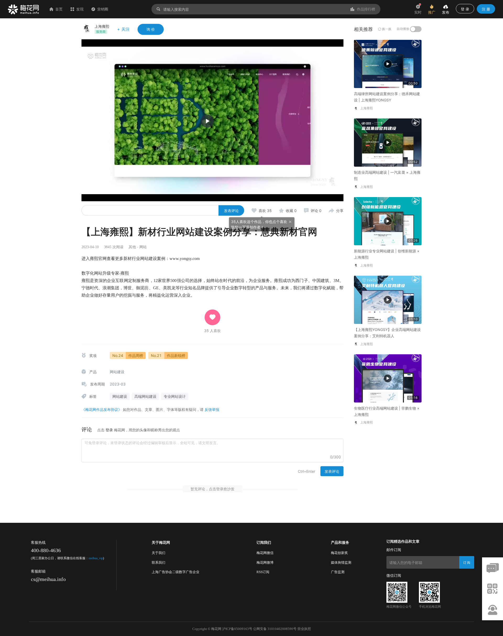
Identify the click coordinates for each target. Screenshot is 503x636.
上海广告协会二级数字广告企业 (175, 572)
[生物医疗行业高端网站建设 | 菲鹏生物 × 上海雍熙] (388, 378)
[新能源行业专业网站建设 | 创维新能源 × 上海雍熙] (388, 221)
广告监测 (338, 572)
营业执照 (304, 629)
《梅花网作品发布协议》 (101, 409)
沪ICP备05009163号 (237, 629)
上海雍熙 (102, 26)
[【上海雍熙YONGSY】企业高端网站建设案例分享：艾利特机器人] (388, 299)
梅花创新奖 (339, 553)
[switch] (416, 29)
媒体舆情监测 (341, 562)
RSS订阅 (262, 572)
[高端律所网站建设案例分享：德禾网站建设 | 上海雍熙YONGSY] (388, 63)
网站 (143, 247)
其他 (132, 247)
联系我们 (158, 562)
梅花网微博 (265, 562)
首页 (59, 9)
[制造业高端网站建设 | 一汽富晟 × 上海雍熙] (388, 142)
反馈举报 (212, 409)
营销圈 (102, 9)
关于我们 (158, 553)
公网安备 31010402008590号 (275, 629)
